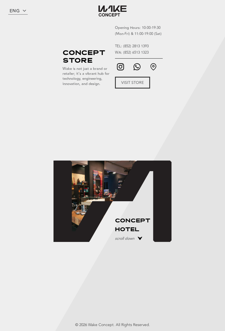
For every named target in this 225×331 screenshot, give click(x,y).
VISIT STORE (132, 82)
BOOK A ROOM (135, 245)
